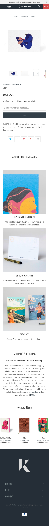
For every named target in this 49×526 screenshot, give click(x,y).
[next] (44, 45)
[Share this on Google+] (31, 139)
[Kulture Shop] (24, 6)
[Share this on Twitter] (10, 139)
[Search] (40, 6)
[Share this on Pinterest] (24, 139)
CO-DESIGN (25, 440)
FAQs (32, 395)
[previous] (5, 45)
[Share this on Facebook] (17, 139)
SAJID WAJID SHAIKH (12, 85)
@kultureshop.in (33, 392)
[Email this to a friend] (38, 139)
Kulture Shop (17, 505)
